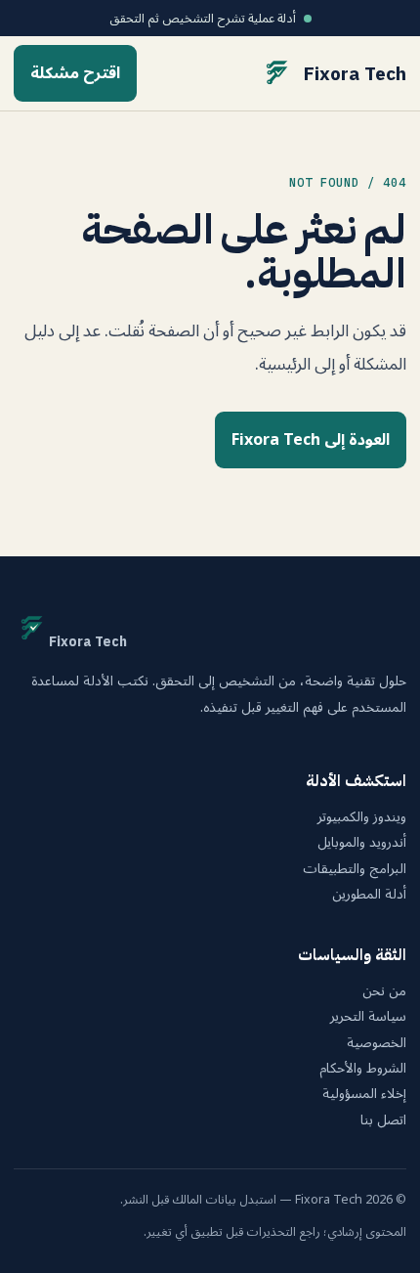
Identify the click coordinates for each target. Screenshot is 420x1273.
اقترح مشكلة (75, 73)
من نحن (384, 991)
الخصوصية (376, 1043)
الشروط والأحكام (362, 1068)
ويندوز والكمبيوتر (361, 817)
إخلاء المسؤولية (364, 1094)
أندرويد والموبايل (361, 843)
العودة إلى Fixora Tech (310, 440)
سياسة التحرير (368, 1017)
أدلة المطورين (369, 894)
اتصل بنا (383, 1120)
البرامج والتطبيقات (354, 869)
